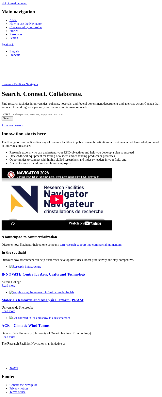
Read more (8, 285)
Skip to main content (14, 3)
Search (13, 38)
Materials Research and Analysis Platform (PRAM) (43, 300)
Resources (15, 34)
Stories (13, 30)
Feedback (8, 44)
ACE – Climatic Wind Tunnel (26, 325)
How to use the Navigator (25, 23)
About (13, 20)
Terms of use (17, 392)
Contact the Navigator (23, 385)
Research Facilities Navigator (20, 84)
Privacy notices (18, 388)
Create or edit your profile (25, 27)
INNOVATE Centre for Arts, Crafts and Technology (44, 274)
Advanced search (12, 125)
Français (14, 55)
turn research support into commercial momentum (91, 244)
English (14, 51)
